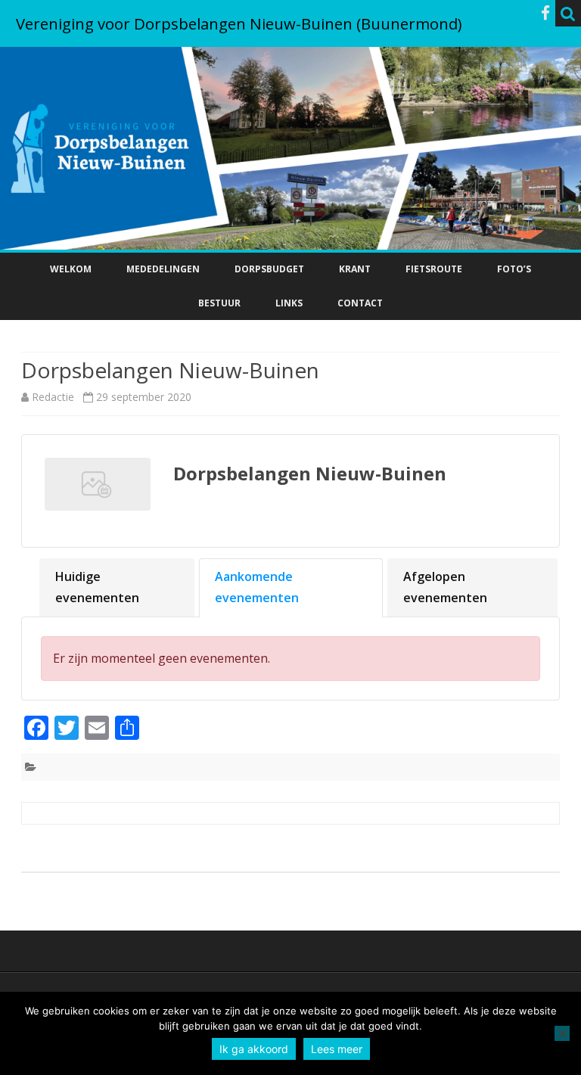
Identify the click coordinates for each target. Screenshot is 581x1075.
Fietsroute (433, 269)
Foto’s (514, 269)
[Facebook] (545, 12)
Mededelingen (163, 269)
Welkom (71, 269)
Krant (355, 269)
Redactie (53, 397)
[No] (562, 1033)
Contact (360, 303)
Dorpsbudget (269, 269)
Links (289, 303)
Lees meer (336, 1048)
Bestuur (219, 303)
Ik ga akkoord (253, 1048)
